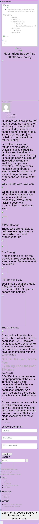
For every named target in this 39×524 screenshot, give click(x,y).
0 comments (10, 117)
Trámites (7, 487)
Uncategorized (7, 102)
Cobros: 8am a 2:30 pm (12, 507)
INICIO (14, 17)
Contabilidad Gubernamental (26, 26)
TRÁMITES (16, 19)
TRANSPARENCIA (18, 21)
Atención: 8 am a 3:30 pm (13, 504)
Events (7, 423)
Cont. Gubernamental (11, 485)
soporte (8, 113)
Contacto (7, 495)
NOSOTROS (16, 28)
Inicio (6, 481)
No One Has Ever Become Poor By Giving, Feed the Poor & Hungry (19, 364)
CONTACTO (16, 32)
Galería (18, 30)
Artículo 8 (19, 24)
